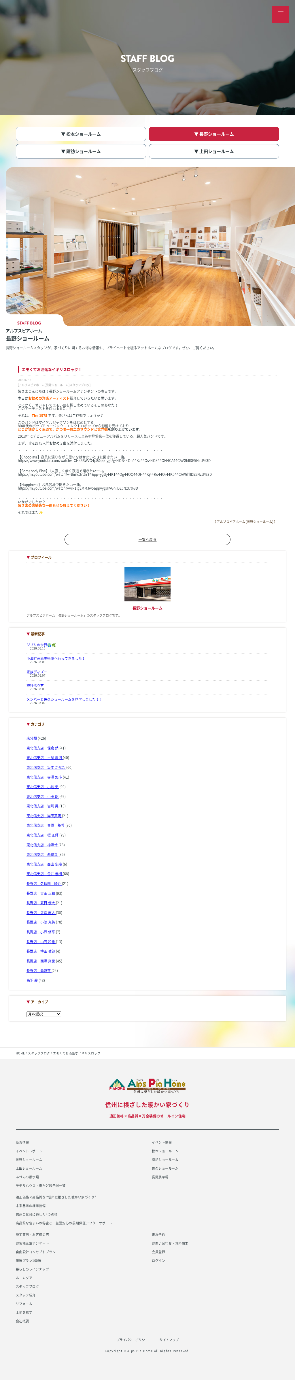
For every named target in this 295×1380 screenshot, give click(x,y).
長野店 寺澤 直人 (41, 912)
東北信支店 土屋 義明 (45, 757)
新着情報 (22, 1142)
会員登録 (158, 1251)
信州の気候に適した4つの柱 (37, 1214)
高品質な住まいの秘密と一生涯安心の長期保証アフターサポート (64, 1223)
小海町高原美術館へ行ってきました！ (56, 658)
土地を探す (24, 1312)
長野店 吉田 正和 (41, 893)
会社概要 (22, 1321)
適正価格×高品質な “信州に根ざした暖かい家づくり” (56, 1197)
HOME (20, 1053)
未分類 (32, 738)
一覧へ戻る (148, 539)
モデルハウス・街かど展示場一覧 (41, 1185)
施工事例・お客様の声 (32, 1234)
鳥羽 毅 (33, 980)
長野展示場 (160, 1177)
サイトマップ (169, 1339)
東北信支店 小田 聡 (43, 796)
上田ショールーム (29, 1168)
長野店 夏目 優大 (41, 902)
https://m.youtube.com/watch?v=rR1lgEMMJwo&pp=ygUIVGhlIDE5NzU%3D (78, 488)
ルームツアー (26, 1277)
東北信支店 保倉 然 (43, 748)
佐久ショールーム (165, 1168)
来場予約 (158, 1234)
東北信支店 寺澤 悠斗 (45, 777)
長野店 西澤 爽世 (41, 961)
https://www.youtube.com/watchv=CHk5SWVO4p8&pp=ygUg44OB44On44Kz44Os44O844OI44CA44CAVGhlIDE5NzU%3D (114, 460)
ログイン (158, 1260)
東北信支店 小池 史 (43, 786)
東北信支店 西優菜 (42, 854)
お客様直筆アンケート (32, 1243)
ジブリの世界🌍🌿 (41, 644)
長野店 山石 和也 (41, 941)
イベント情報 (162, 1142)
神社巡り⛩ (35, 685)
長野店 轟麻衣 (39, 970)
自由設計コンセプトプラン (36, 1251)
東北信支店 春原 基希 (46, 825)
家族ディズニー (39, 672)
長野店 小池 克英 (41, 922)
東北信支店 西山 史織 (45, 864)
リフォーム (24, 1303)
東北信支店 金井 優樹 (45, 873)
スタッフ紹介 (26, 1295)
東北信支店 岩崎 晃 (43, 806)
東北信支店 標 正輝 (43, 835)
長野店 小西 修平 (41, 932)
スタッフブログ (39, 1053)
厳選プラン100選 (28, 1260)
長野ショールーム (29, 1159)
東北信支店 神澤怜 (42, 844)
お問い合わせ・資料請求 (170, 1243)
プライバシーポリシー (132, 1339)
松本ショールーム (165, 1151)
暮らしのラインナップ (32, 1269)
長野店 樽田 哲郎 (41, 951)
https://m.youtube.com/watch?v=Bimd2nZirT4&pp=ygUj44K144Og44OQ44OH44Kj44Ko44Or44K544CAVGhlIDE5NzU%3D (115, 474)
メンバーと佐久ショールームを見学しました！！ (65, 699)
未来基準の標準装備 (31, 1205)
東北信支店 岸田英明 (44, 815)
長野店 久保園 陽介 (44, 883)
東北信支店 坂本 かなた (46, 767)
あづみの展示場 (27, 1177)
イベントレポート (29, 1151)
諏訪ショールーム (165, 1159)
